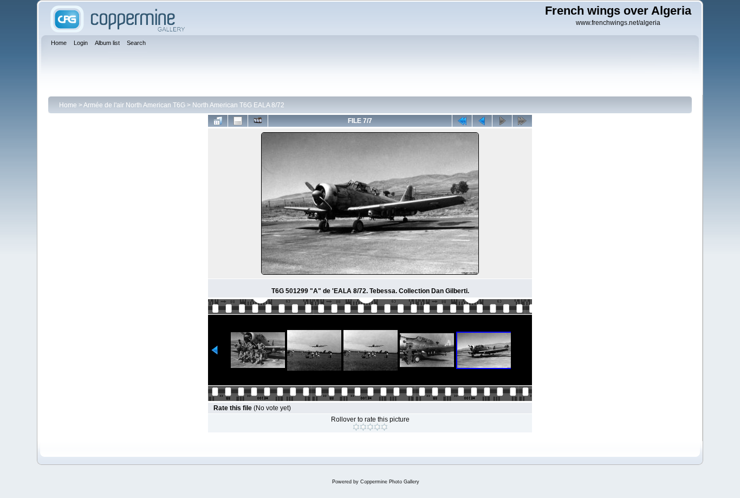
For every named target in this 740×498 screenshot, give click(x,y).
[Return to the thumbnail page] (218, 121)
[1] (356, 427)
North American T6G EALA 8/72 (238, 105)
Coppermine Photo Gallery (389, 481)
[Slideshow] (258, 121)
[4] (377, 427)
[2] (363, 427)
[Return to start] (462, 121)
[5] (384, 427)
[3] (370, 427)
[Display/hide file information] (238, 121)
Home (68, 105)
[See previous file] (482, 121)
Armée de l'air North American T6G (134, 105)
